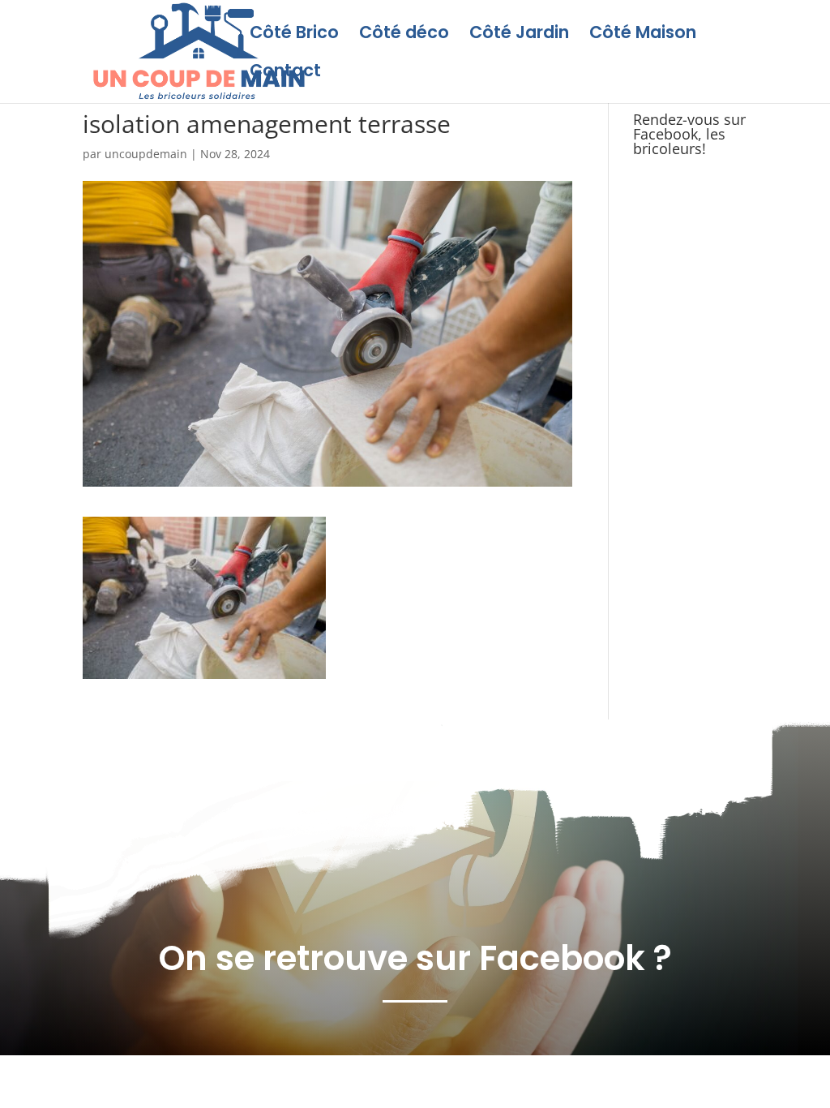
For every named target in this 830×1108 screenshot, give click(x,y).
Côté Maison (642, 35)
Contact (285, 73)
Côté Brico (294, 35)
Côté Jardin (519, 35)
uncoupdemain (146, 153)
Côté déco (404, 35)
